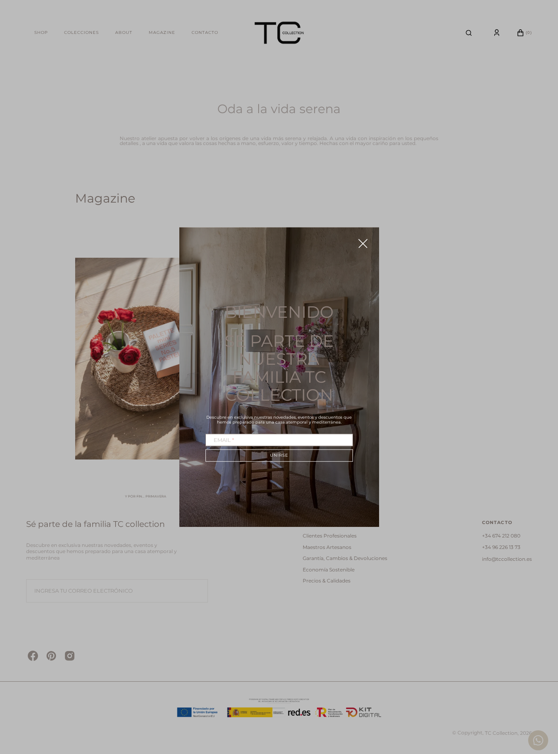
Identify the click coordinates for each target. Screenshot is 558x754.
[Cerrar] (363, 243)
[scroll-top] (539, 704)
